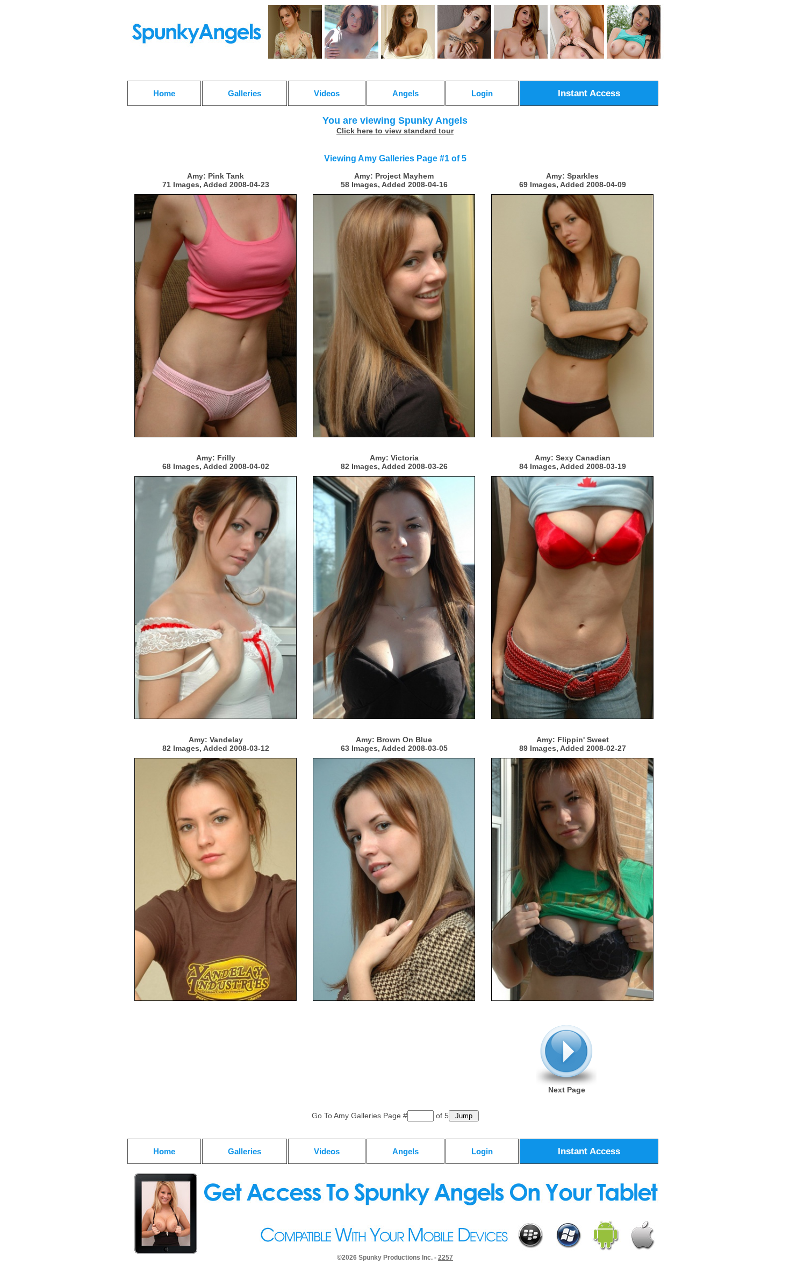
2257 (445, 1257)
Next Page (566, 1089)
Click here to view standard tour (395, 130)
